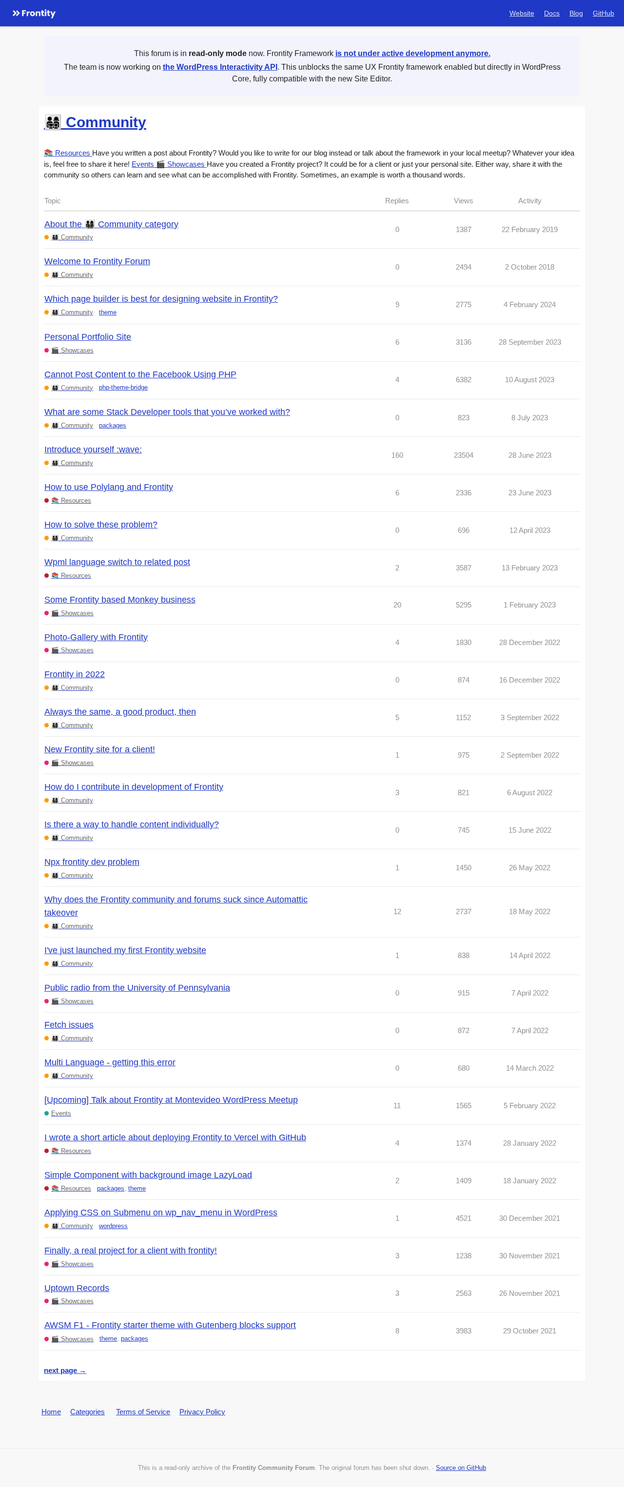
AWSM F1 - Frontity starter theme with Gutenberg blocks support (170, 1325)
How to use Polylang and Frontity (108, 487)
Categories (87, 1412)
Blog (576, 13)
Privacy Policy (202, 1412)
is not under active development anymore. (412, 53)
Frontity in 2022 (74, 674)
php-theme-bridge (123, 387)
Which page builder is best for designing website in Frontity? (161, 299)
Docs (552, 13)
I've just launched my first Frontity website (125, 950)
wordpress (113, 1226)
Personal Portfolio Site (87, 337)
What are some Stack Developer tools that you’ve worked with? (167, 412)
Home (51, 1412)
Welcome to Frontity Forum (97, 261)
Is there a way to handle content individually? (131, 824)
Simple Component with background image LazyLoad (148, 1175)
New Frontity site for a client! (99, 749)
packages (112, 425)
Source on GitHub (461, 1467)
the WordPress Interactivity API (220, 67)
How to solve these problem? (100, 524)
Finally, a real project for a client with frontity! (130, 1250)
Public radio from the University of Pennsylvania (137, 988)
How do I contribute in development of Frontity (133, 787)
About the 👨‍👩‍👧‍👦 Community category (111, 224)
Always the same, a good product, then (120, 712)
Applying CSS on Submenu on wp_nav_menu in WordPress (160, 1212)
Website (521, 13)
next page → (65, 1370)
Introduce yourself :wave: (93, 449)
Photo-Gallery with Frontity (96, 637)
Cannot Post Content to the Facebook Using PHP (140, 374)
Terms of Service (143, 1412)
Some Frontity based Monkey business (119, 600)
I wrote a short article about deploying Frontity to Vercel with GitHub (175, 1137)
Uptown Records (76, 1288)
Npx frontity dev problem (91, 862)
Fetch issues (69, 1025)
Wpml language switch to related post (117, 562)
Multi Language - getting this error (110, 1062)
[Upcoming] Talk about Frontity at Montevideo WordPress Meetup (171, 1100)
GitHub (603, 13)
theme (108, 312)
